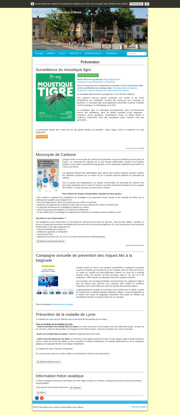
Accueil (39, 53)
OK (146, 4)
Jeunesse (112, 53)
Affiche (42, 392)
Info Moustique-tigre (89, 75)
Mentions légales (139, 407)
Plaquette (76, 388)
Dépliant (43, 137)
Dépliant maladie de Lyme (50, 362)
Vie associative (93, 53)
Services (75, 53)
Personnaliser (136, 4)
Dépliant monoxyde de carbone (52, 241)
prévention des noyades (62, 304)
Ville (62, 53)
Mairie (51, 53)
